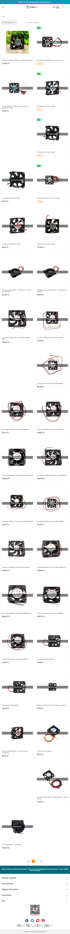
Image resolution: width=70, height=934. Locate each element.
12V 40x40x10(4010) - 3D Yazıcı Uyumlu (48, 198)
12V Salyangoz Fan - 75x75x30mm (12, 844)
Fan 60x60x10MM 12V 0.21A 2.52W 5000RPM (50, 337)
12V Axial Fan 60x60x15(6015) (10, 705)
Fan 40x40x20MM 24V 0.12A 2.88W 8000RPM (15, 429)
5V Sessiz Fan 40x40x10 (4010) (46, 106)
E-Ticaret (29, 931)
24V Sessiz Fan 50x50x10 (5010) (11, 244)
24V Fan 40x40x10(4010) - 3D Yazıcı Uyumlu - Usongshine (15, 751)
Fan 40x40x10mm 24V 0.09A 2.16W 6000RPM (50, 383)
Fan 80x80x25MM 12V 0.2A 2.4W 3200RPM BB (50, 429)
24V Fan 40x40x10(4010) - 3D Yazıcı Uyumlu (49, 60)
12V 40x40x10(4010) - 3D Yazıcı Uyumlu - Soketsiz (51, 705)
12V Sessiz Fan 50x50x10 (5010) (11, 198)
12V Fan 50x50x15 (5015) (44, 751)
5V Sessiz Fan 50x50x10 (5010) (46, 152)
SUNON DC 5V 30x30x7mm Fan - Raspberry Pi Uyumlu (17, 60)
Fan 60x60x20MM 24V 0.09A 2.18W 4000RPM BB (51, 567)
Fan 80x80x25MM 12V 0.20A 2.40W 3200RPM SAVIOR (17, 521)
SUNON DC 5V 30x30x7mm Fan (46, 244)
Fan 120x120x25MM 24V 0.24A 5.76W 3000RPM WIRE (16, 338)
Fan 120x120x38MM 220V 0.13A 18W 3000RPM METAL (17, 475)
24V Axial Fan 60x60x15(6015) (45, 659)
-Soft (25, 931)
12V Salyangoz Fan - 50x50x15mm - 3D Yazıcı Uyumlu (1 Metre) (52, 290)
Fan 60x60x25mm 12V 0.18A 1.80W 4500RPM (15, 659)
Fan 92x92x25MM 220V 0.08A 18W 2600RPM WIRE (16, 613)
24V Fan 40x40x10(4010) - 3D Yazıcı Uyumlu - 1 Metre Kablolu (52, 797)
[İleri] (41, 861)
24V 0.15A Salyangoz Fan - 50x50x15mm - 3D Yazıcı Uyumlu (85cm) (16, 290)
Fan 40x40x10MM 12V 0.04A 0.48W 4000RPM (50, 521)
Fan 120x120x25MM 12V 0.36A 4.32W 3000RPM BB (51, 475)
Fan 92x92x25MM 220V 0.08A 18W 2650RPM (50, 613)
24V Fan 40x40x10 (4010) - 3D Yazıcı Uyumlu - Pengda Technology (15, 106)
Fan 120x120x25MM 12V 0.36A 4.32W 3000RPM (16, 567)
